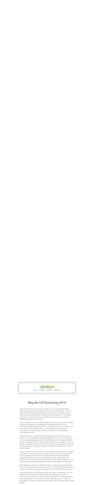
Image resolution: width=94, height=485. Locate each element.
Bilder (42, 390)
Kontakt (57, 390)
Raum (35, 390)
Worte (49, 390)
